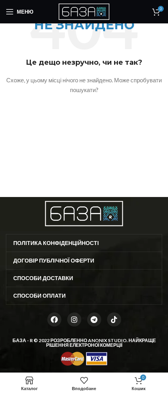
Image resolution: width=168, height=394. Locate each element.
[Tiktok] (114, 319)
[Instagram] (74, 319)
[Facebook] (54, 319)
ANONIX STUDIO (107, 340)
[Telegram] (94, 319)
